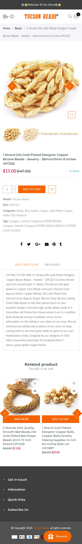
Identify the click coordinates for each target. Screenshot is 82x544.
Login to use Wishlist (52, 189)
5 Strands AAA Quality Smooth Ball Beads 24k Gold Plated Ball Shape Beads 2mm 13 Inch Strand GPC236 (19, 436)
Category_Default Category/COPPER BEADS (35, 221)
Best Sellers (31, 210)
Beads (18, 28)
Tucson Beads (21, 199)
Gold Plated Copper (60, 210)
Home (6, 28)
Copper (44, 210)
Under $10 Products (15, 215)
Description (26, 264)
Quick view (34, 391)
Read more (21, 419)
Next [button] (70, 86)
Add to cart (60, 419)
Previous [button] (12, 86)
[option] (41, 86)
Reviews (52, 264)
